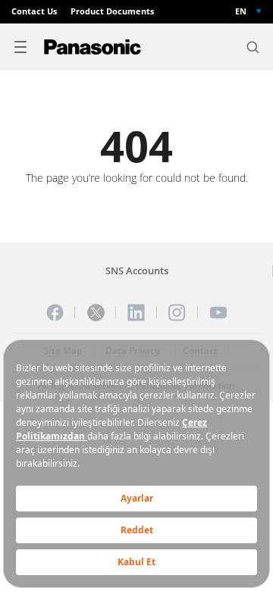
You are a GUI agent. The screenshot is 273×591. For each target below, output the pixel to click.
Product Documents (112, 12)
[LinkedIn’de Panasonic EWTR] (136, 312)
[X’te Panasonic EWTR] (96, 312)
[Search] (252, 47)
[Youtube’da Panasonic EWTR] (218, 312)
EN (240, 11)
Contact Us (34, 12)
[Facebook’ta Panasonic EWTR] (55, 312)
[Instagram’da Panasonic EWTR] (177, 312)
